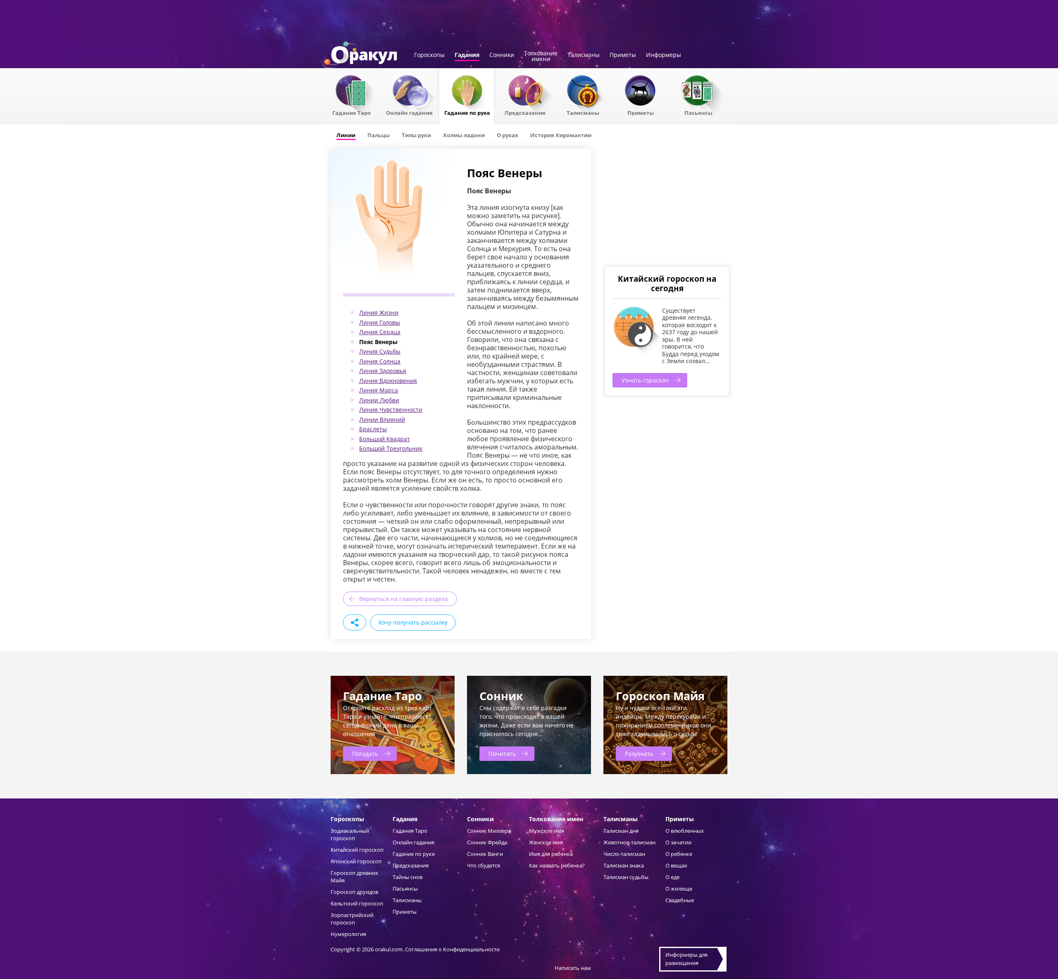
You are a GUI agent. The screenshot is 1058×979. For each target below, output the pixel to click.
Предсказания (525, 112)
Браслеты (373, 429)
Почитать (502, 754)
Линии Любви (379, 400)
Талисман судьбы (625, 877)
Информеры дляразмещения (686, 959)
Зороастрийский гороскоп (352, 918)
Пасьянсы (698, 112)
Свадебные (679, 900)
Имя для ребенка (551, 854)
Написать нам (573, 968)
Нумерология (348, 934)
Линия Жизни (378, 312)
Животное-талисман (629, 842)
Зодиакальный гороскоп (350, 834)
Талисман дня (621, 830)
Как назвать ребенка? (557, 865)
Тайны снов (407, 877)
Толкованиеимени (541, 56)
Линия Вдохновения (388, 381)
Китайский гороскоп (357, 849)
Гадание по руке (467, 112)
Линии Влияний (382, 419)
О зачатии (678, 842)
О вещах (676, 865)
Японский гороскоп (356, 861)
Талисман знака (623, 865)
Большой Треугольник (390, 448)
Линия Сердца (379, 332)
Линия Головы (379, 322)
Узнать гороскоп (645, 380)
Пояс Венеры (378, 342)
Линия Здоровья (382, 371)
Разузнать (639, 754)
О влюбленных (684, 830)
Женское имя (546, 842)
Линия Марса (378, 390)
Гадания (467, 55)
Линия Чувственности (390, 409)
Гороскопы (429, 55)
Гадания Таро (410, 830)
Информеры (663, 55)
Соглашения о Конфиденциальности (452, 949)
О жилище (678, 888)
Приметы (623, 55)
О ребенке (678, 854)
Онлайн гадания (409, 112)
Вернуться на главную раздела (403, 599)
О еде (672, 877)
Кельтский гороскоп (357, 903)
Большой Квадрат (384, 439)
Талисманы (583, 55)
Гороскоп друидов (354, 892)
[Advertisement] (667, 206)
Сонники (501, 55)
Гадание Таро (351, 112)
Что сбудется (483, 865)
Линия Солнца (379, 361)
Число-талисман (624, 854)
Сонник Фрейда (487, 842)
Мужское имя (546, 830)
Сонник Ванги (485, 854)
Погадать (365, 754)
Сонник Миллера (489, 830)
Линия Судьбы (379, 351)
